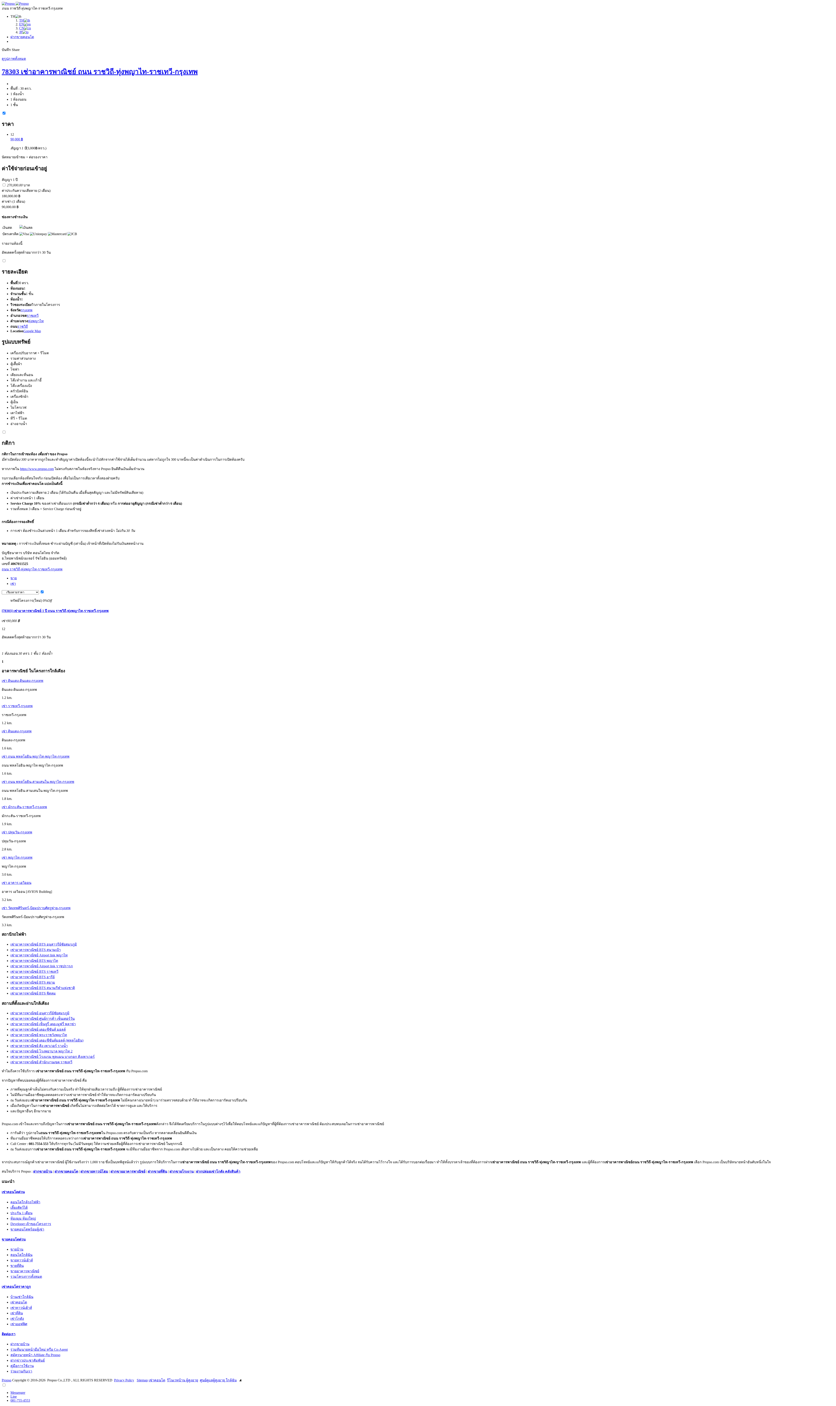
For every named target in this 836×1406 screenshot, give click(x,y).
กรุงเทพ (26, 310)
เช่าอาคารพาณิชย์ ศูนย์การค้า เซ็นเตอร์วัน (42, 1018)
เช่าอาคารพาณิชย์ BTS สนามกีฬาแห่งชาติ (42, 988)
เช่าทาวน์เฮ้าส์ (21, 1308)
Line (13, 1396)
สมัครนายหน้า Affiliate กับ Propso (35, 1355)
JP (20, 32)
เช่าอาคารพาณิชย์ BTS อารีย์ (32, 977)
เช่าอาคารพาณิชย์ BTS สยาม (32, 982)
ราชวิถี (22, 326)
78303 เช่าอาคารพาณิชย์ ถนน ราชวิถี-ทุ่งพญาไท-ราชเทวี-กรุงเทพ (100, 72)
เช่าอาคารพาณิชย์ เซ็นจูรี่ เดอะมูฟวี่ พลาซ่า (43, 1024)
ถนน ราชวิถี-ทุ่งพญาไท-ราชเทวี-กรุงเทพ (32, 569)
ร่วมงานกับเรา (21, 1371)
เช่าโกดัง (17, 1318)
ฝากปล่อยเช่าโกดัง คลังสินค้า (218, 1171)
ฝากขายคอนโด (22, 37)
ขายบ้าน (16, 1249)
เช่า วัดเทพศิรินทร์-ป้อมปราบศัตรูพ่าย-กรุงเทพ (36, 908)
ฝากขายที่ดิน (157, 1171)
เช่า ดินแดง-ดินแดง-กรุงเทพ (22, 681)
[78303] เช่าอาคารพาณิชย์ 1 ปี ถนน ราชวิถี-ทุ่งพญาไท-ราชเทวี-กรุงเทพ (55, 611)
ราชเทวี (33, 315)
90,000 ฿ (16, 139)
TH (21, 20)
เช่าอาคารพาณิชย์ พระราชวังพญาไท (38, 1035)
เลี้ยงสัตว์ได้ (19, 1207)
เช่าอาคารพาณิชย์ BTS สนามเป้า (35, 950)
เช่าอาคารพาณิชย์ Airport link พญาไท (39, 955)
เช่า (13, 583)
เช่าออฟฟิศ (18, 1324)
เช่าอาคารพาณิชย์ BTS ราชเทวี (34, 971)
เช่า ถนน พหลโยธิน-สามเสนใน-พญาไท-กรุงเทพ (38, 782)
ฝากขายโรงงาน (182, 1171)
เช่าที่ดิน (16, 1313)
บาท (18, 185)
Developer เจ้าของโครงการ (30, 1224)
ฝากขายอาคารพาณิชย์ (128, 1171)
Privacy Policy (124, 1380)
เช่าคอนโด (18, 1302)
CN (21, 28)
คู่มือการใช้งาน (22, 1366)
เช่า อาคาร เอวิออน (16, 883)
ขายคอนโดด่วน (14, 1239)
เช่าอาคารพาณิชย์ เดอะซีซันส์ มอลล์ (38, 1029)
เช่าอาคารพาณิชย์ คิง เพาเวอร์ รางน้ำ (39, 1046)
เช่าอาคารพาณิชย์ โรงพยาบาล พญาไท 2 (41, 1051)
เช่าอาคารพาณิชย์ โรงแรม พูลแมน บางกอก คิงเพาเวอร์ (52, 1057)
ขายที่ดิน (17, 1266)
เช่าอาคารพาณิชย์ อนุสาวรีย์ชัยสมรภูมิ (39, 1013)
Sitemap (142, 1380)
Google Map (32, 331)
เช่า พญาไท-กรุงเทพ (17, 857)
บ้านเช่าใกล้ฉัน (21, 1297)
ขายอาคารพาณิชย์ (24, 1271)
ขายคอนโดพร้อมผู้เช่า (27, 1229)
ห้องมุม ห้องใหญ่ (23, 1218)
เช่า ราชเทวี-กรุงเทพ (17, 706)
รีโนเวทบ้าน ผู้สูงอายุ (182, 1380)
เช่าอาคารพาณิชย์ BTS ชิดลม (33, 993)
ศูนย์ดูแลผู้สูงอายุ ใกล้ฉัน (218, 1380)
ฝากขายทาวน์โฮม (94, 1171)
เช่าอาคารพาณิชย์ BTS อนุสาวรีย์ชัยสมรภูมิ (43, 944)
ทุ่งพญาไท (36, 321)
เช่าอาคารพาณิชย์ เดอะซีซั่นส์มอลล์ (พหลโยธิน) (46, 1040)
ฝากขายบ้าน (42, 1171)
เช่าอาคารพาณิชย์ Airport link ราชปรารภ (41, 966)
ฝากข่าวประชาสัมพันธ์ (27, 1360)
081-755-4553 (20, 1400)
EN (21, 24)
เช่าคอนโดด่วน (13, 1192)
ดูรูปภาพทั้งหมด (14, 59)
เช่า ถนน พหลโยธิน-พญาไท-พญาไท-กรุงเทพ (35, 756)
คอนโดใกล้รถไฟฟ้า (25, 1202)
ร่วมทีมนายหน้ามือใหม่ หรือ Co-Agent (39, 1349)
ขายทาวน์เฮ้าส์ (21, 1260)
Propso (6, 1380)
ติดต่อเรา (8, 1334)
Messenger (17, 1392)
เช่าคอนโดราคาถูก (16, 1286)
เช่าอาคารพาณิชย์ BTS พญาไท (34, 961)
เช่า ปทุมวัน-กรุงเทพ (17, 832)
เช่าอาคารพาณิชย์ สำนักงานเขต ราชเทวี (41, 1062)
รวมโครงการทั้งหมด (26, 1276)
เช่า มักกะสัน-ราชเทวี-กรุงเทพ (24, 807)
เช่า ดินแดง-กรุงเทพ (17, 731)
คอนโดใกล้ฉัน (21, 1255)
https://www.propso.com (37, 469)
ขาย (13, 578)
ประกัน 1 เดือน (21, 1213)
